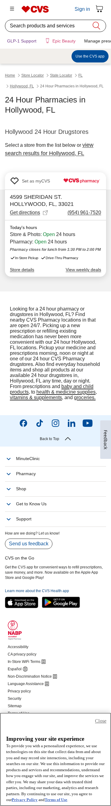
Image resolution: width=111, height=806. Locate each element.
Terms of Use (56, 799)
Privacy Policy (25, 799)
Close (100, 721)
